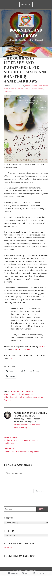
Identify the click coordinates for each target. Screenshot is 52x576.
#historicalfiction (11, 397)
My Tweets (8, 548)
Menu (27, 4)
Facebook (15, 349)
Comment (40, 491)
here (41, 346)
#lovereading (37, 397)
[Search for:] (26, 509)
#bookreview (27, 391)
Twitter (26, 349)
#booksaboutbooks (12, 394)
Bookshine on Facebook (20, 555)
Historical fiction (36, 89)
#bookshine (27, 394)
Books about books (19, 89)
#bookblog (16, 391)
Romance (8, 91)
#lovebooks (25, 397)
